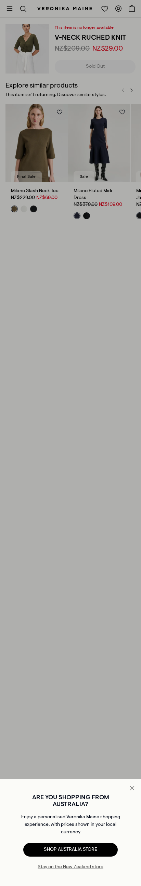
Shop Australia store (70, 849)
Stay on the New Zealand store (70, 867)
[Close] (132, 788)
